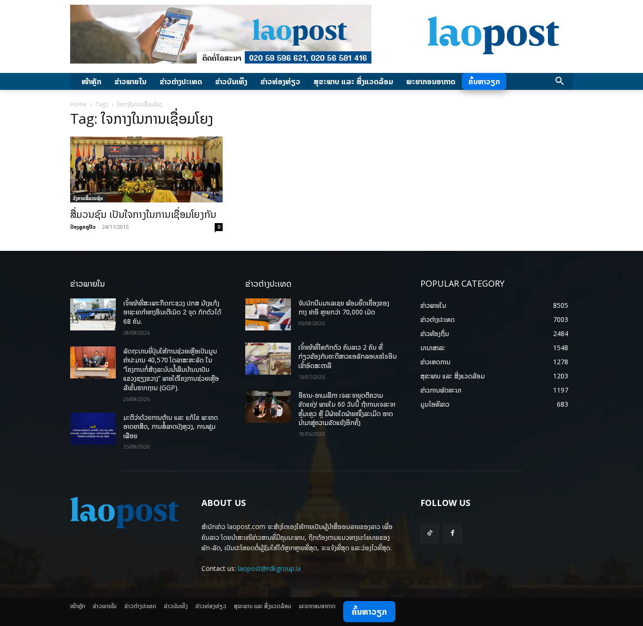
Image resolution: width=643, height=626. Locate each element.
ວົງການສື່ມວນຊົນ (88, 198)
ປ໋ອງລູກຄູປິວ (83, 226)
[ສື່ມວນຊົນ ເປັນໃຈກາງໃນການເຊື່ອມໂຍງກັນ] (146, 169)
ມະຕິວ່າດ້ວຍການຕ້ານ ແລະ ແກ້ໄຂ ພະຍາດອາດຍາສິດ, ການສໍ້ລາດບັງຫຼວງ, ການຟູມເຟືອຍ (170, 426)
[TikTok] (429, 533)
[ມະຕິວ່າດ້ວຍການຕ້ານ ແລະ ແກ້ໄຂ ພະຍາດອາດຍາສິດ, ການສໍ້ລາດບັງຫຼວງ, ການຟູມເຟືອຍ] (93, 429)
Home (78, 104)
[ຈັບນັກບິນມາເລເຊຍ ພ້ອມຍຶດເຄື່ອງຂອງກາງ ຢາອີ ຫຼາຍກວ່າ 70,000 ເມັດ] (268, 314)
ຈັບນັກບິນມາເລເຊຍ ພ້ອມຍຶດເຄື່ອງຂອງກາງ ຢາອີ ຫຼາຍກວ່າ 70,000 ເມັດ (343, 307)
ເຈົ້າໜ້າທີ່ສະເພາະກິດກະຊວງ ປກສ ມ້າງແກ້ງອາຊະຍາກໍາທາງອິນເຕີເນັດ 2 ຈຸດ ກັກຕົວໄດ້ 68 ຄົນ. (172, 312)
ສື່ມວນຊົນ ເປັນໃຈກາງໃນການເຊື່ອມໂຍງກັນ (143, 214)
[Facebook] (452, 533)
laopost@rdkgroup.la (269, 568)
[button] (559, 81)
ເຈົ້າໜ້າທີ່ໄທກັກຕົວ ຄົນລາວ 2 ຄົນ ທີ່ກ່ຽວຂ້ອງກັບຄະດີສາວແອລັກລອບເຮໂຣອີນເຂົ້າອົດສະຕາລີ (347, 356)
